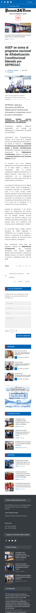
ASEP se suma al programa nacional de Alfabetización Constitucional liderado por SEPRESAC (18, 56)
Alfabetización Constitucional (16, 273)
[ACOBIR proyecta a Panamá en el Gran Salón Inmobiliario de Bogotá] (9, 445)
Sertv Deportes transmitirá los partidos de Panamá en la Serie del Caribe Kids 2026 (23, 485)
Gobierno (10, 70)
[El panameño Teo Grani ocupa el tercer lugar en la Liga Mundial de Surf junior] (9, 464)
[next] (29, 31)
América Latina (18, 447)
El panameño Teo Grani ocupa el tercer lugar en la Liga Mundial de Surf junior (22, 462)
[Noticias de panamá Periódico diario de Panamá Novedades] (18, 12)
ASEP (27, 273)
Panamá (7, 39)
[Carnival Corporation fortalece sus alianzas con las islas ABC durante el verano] (9, 434)
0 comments (10, 72)
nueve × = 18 (11, 331)
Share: (7, 266)
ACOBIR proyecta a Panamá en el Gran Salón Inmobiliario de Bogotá (22, 365)
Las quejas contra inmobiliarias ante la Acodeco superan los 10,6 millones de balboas (16, 6)
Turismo (17, 437)
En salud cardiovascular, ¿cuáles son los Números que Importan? (23, 376)
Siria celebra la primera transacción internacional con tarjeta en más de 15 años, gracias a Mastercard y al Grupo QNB (17, 595)
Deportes (17, 466)
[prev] (7, 31)
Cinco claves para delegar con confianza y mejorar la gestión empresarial (22, 353)
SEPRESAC (12, 277)
